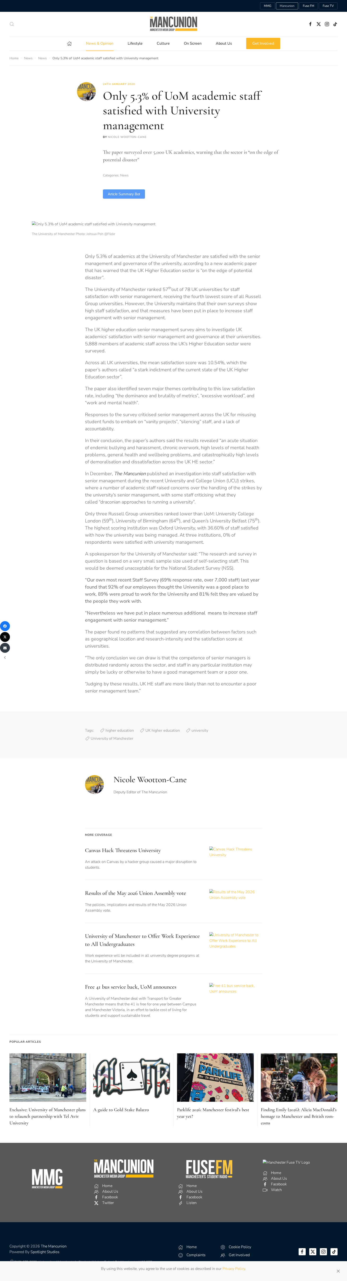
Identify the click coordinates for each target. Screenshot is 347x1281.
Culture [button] (163, 43)
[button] (11, 24)
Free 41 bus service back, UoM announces (130, 986)
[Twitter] (5, 637)
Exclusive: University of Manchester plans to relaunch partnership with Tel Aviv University (47, 1116)
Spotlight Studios (44, 1252)
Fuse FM (308, 6)
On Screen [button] (193, 43)
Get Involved (263, 43)
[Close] (338, 1271)
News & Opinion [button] (100, 43)
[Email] (5, 648)
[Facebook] (5, 626)
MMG (267, 6)
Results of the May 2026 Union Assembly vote (135, 893)
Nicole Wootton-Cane (127, 137)
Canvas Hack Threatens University (123, 850)
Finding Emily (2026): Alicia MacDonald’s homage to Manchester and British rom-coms (299, 1116)
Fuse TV (328, 6)
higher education (120, 730)
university (199, 730)
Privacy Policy (233, 1268)
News (124, 175)
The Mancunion (54, 1246)
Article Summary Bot (124, 194)
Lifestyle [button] (135, 43)
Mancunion (287, 6)
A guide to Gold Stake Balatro (121, 1110)
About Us (224, 43)
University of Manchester (112, 738)
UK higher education (162, 730)
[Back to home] (173, 24)
